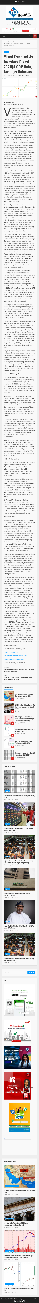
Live (35, 36)
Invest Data (19, 22)
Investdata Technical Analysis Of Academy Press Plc (9, 732)
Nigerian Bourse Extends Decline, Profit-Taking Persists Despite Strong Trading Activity (19, 847)
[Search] (29, 36)
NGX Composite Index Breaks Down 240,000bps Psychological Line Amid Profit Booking (9, 720)
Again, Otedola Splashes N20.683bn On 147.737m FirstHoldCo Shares (19, 912)
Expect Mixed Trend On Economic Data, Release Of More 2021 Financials (19, 669)
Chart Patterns (9, 1251)
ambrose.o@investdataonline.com (15, 656)
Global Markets (9, 1218)
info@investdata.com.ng (12, 652)
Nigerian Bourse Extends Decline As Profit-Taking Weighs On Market (19, 944)
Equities (6, 52)
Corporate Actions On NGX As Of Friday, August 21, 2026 (9, 755)
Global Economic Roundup (12, 1186)
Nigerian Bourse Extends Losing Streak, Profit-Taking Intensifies (19, 814)
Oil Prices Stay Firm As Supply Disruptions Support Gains (9, 696)
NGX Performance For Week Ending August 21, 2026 (9, 743)
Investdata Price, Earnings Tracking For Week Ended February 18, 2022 (18, 677)
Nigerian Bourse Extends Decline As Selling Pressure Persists (19, 879)
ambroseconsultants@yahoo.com (15, 659)
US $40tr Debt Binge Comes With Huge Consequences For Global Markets (9, 708)
